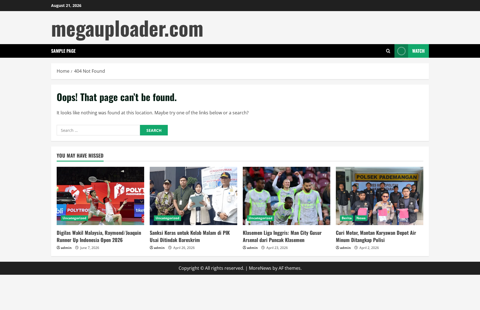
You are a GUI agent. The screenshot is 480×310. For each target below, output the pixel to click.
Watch (418, 50)
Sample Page (63, 50)
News (361, 218)
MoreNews (260, 268)
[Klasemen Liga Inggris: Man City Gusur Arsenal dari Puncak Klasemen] (286, 196)
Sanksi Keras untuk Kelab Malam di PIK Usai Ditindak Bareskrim (190, 236)
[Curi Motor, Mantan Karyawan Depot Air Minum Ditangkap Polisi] (379, 196)
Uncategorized (74, 218)
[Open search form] (388, 51)
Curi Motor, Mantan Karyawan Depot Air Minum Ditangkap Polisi (376, 236)
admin (66, 247)
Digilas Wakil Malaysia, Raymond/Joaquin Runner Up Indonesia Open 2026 (99, 236)
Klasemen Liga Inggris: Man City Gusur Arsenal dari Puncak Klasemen (282, 236)
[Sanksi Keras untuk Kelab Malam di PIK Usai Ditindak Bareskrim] (193, 196)
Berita (347, 218)
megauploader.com (127, 27)
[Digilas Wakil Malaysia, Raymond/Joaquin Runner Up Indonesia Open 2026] (100, 196)
